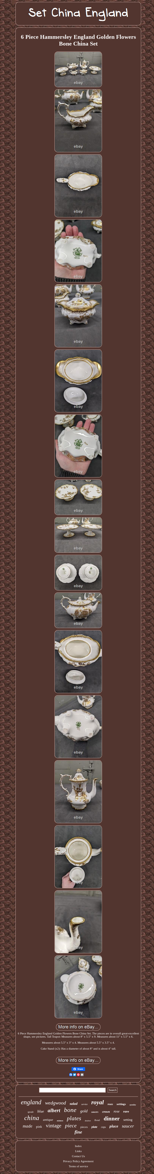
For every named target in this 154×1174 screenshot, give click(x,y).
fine (78, 1131)
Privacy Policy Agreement (78, 1161)
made (27, 1126)
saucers (94, 1112)
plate (94, 1126)
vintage (53, 1125)
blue (40, 1111)
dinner (112, 1118)
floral (97, 1120)
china (31, 1118)
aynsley (133, 1105)
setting (127, 1120)
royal (97, 1102)
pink (39, 1126)
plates (74, 1118)
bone (70, 1110)
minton (60, 1120)
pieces (84, 1126)
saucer (128, 1126)
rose (116, 1111)
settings (121, 1104)
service (84, 1104)
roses (110, 1104)
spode (31, 1111)
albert (54, 1110)
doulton (88, 1121)
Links (78, 1151)
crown (106, 1111)
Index (78, 1146)
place (113, 1126)
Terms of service (78, 1166)
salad (74, 1104)
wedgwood (55, 1103)
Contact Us (78, 1156)
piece (71, 1125)
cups (103, 1127)
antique (48, 1120)
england (31, 1102)
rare (126, 1111)
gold (84, 1111)
